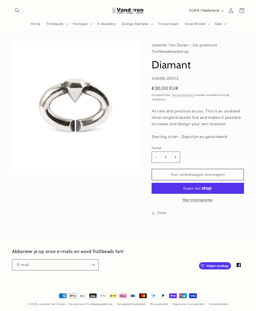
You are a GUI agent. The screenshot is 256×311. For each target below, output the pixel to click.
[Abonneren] (93, 264)
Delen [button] (162, 213)
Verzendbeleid (218, 304)
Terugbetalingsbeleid (131, 304)
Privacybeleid (159, 304)
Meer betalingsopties (198, 200)
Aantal (156, 148)
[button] (17, 10)
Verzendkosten (183, 95)
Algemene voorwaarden (188, 304)
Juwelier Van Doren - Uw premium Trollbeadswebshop (75, 304)
